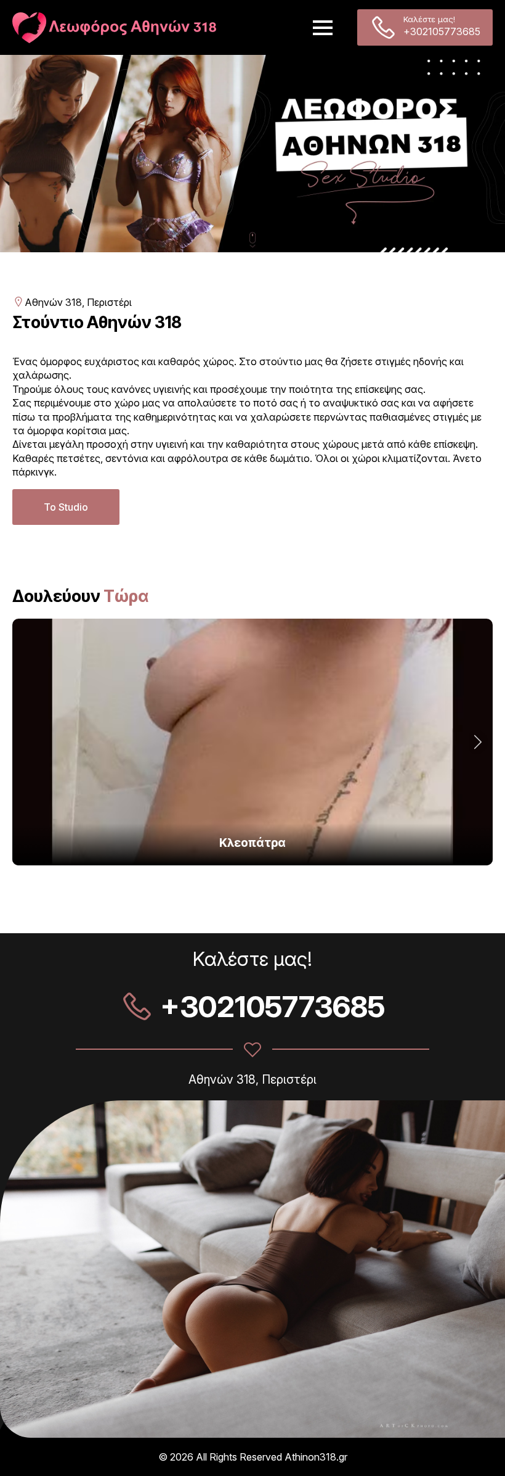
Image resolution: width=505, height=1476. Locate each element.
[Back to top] (477, 1448)
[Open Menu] (323, 28)
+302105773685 (441, 31)
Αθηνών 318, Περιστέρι (78, 302)
